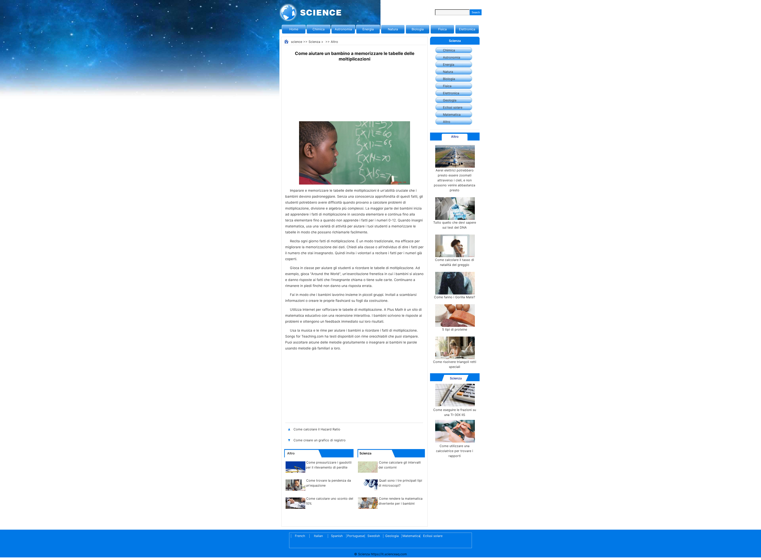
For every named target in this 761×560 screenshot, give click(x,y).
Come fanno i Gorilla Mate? (454, 297)
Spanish (337, 536)
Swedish (373, 536)
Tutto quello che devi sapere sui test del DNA (454, 224)
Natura (393, 29)
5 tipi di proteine (454, 329)
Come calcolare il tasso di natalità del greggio (454, 262)
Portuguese (355, 536)
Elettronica (467, 29)
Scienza (314, 42)
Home (293, 29)
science (296, 42)
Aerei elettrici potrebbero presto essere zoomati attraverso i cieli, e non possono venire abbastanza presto (454, 180)
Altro (334, 42)
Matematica (452, 114)
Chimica (319, 29)
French (300, 536)
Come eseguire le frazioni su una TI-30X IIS (454, 412)
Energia (368, 29)
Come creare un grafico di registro (320, 440)
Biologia (418, 29)
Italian (318, 536)
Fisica (442, 29)
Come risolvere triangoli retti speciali (454, 364)
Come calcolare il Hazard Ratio (317, 429)
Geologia (449, 100)
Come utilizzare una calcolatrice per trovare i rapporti (454, 451)
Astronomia (343, 29)
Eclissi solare (452, 107)
